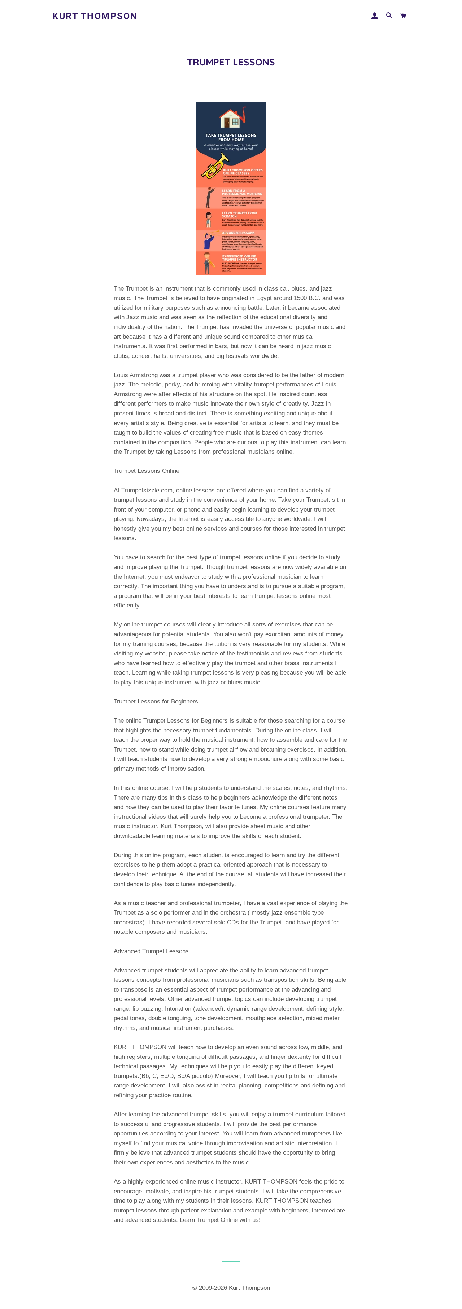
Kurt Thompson (95, 16)
